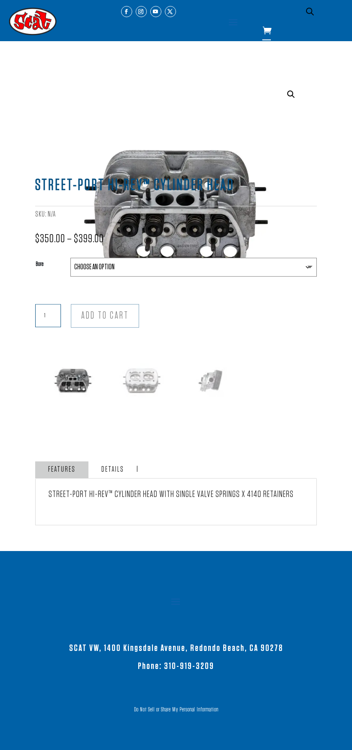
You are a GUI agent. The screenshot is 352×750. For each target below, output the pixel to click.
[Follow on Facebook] (126, 11)
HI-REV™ (101, 494)
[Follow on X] (170, 11)
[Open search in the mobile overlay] (310, 11)
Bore (40, 264)
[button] (291, 94)
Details (112, 469)
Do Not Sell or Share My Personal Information (176, 710)
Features (62, 469)
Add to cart (105, 316)
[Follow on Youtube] (155, 11)
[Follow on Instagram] (141, 11)
